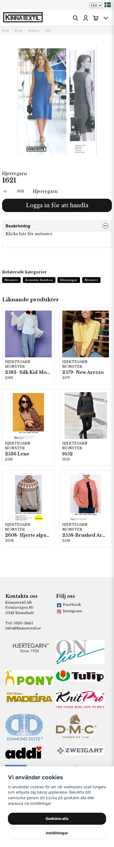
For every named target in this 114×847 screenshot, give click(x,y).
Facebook (72, 604)
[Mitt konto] (86, 18)
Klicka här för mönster (29, 233)
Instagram (72, 611)
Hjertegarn (14, 173)
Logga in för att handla (57, 205)
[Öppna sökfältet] (76, 18)
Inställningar (57, 833)
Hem (5, 30)
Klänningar (68, 280)
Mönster (34, 30)
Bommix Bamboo (39, 280)
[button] (107, 5)
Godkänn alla (57, 818)
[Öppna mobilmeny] (106, 18)
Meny (19, 30)
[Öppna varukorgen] (96, 18)
